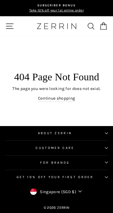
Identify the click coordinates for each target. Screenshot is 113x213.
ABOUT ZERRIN (55, 133)
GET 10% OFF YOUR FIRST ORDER (55, 177)
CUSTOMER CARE (55, 148)
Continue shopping (56, 98)
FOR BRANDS (55, 163)
